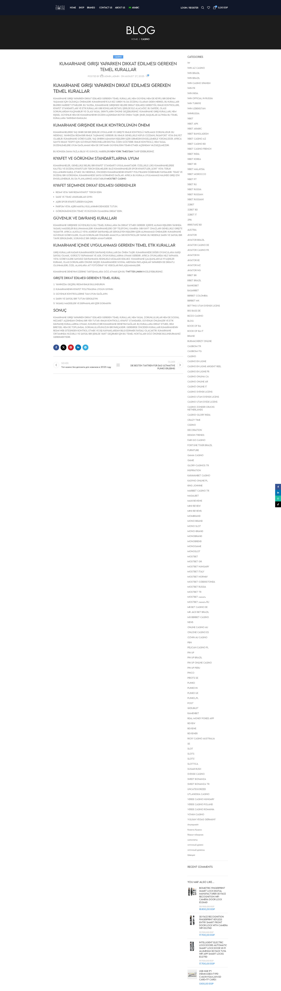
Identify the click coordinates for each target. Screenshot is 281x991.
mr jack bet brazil (198, 612)
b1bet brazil (194, 280)
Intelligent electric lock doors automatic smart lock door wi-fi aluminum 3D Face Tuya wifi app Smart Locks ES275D (213, 949)
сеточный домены (196, 849)
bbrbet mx (193, 300)
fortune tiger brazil (199, 445)
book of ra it (195, 331)
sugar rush (194, 769)
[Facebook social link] (56, 347)
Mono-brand (195, 531)
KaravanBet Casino (198, 475)
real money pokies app (200, 718)
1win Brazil (193, 78)
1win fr (191, 88)
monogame (194, 546)
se (188, 743)
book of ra (194, 325)
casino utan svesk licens (202, 401)
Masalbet (193, 495)
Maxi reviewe (194, 500)
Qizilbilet (192, 708)
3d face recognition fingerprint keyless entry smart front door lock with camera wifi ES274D (213, 922)
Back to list (118, 365)
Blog (190, 321)
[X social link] (63, 347)
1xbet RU (192, 184)
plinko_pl (192, 698)
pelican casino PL (198, 647)
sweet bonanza (196, 779)
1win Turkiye (194, 103)
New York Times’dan (121, 151)
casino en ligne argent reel (204, 366)
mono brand (195, 521)
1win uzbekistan (196, 108)
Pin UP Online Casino (199, 662)
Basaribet (193, 290)
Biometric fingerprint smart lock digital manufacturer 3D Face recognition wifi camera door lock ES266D (212, 895)
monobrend (194, 541)
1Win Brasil (193, 73)
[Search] (203, 8)
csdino (191, 424)
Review (191, 723)
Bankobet (193, 285)
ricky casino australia (201, 738)
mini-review (194, 505)
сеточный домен (195, 844)
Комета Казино (194, 829)
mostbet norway (197, 576)
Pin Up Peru (193, 667)
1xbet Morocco (196, 174)
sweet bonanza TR (198, 784)
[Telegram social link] (85, 347)
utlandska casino (198, 794)
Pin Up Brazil (194, 657)
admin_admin (111, 76)
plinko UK (192, 693)
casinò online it (197, 386)
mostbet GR (194, 561)
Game (190, 460)
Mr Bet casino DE (197, 607)
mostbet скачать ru (198, 602)
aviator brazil (196, 240)
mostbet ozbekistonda (201, 581)
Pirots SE (192, 677)
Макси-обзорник (195, 834)
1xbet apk (192, 123)
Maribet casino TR (198, 490)
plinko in (192, 688)
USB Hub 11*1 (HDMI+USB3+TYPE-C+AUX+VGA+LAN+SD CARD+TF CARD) (210, 975)
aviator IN (193, 255)
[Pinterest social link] (71, 347)
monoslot (193, 551)
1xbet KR (191, 164)
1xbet (190, 118)
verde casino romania (200, 809)
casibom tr (194, 346)
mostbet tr (194, 591)
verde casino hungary (200, 799)
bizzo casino (195, 315)
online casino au (197, 627)
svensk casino (196, 774)
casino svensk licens (200, 391)
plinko (191, 682)
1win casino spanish (198, 83)
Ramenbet (193, 713)
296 (189, 219)
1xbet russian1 (195, 199)
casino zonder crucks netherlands (201, 408)
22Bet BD (192, 209)
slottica (192, 763)
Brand (191, 336)
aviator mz (194, 265)
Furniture (193, 450)
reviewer (192, 733)
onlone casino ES (198, 632)
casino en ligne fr (198, 371)
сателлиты (192, 839)
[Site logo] (60, 7)
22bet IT (192, 214)
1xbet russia (194, 189)
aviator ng (194, 270)
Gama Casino (195, 455)
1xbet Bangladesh (198, 133)
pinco (190, 672)
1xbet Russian (195, 194)
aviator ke (193, 260)
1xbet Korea (194, 159)
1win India (192, 93)
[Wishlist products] (208, 8)
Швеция (191, 855)
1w (188, 62)
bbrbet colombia (197, 295)
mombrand (194, 516)
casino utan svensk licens (203, 396)
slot (190, 748)
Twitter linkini (134, 271)
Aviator (192, 235)
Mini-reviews (194, 510)
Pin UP (190, 652)
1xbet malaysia (196, 169)
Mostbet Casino (116, 178)
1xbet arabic (194, 128)
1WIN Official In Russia (200, 98)
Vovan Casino (195, 814)
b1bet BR (192, 275)
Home (134, 39)
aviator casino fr (198, 250)
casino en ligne (196, 361)
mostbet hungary (198, 566)
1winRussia (193, 113)
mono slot (194, 526)
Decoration (194, 430)
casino (145, 39)
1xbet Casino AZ (196, 138)
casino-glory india (198, 414)
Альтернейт (192, 824)
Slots (190, 753)
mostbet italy (195, 571)
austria (192, 229)
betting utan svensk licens (203, 305)
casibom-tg (194, 351)
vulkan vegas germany (201, 819)
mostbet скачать (196, 596)
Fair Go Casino (196, 440)
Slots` (190, 758)
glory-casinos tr (198, 465)
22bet (190, 204)
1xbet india (193, 154)
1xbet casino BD (196, 143)
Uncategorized (196, 789)
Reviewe (191, 728)
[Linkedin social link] (78, 347)
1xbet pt (192, 179)
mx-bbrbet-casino (198, 617)
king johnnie (195, 485)
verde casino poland (200, 804)
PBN (189, 642)
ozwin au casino (197, 637)
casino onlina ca (198, 376)
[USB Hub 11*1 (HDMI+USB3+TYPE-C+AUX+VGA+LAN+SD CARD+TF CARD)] (192, 977)
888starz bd (194, 224)
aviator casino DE (198, 245)
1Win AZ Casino (196, 68)
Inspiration (194, 470)
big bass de (194, 310)
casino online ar (197, 381)
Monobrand (194, 536)
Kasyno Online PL (197, 480)
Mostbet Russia (196, 586)
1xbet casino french (199, 148)
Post (190, 703)
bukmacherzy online (199, 341)
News (190, 622)
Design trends (195, 435)
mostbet (192, 556)
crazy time (193, 420)
